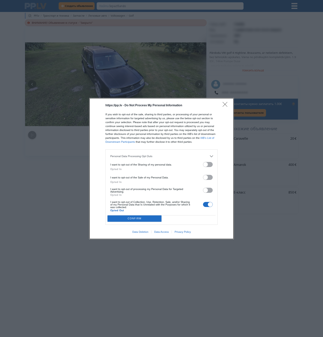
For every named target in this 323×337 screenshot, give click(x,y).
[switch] (208, 164)
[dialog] (161, 168)
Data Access (161, 231)
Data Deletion (140, 231)
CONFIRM (134, 218)
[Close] (226, 105)
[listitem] (161, 156)
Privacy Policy (183, 231)
